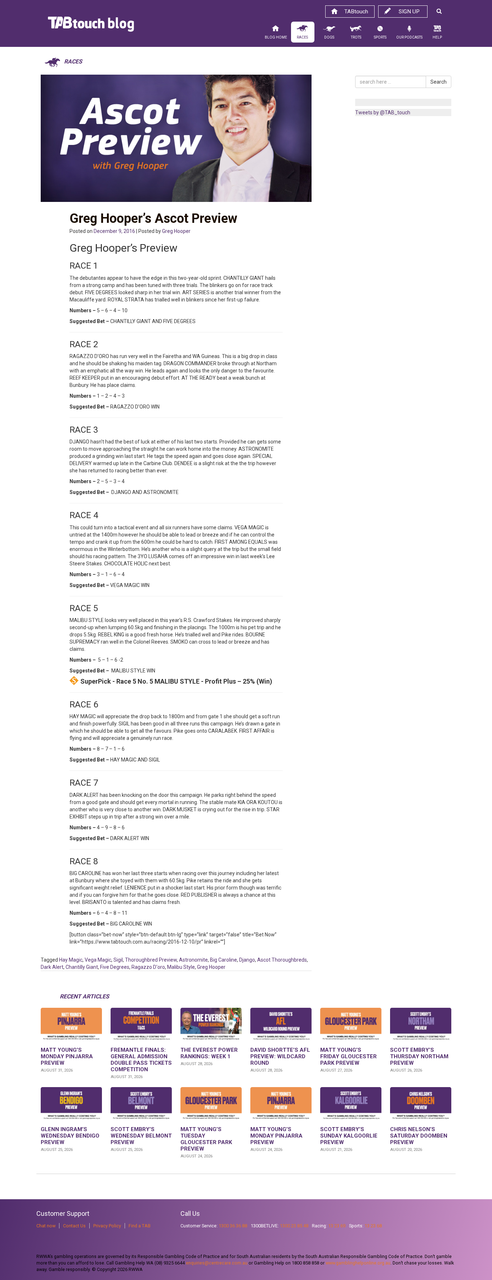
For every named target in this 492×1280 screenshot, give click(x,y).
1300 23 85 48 (294, 1225)
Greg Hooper (176, 231)
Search (438, 82)
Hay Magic (70, 960)
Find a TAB (140, 1225)
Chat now (45, 1225)
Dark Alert (52, 967)
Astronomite (193, 960)
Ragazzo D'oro (148, 967)
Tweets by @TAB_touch (382, 112)
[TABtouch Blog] (91, 25)
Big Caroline (223, 960)
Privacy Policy (107, 1225)
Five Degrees (114, 967)
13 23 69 (336, 1225)
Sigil (118, 960)
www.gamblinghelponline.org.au (358, 1263)
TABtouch (356, 11)
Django (247, 960)
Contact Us (74, 1225)
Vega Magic (98, 960)
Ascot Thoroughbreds (282, 960)
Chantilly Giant (82, 967)
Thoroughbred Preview (151, 960)
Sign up (409, 11)
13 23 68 (373, 1225)
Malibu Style (181, 967)
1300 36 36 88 (233, 1225)
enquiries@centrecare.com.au (216, 1263)
